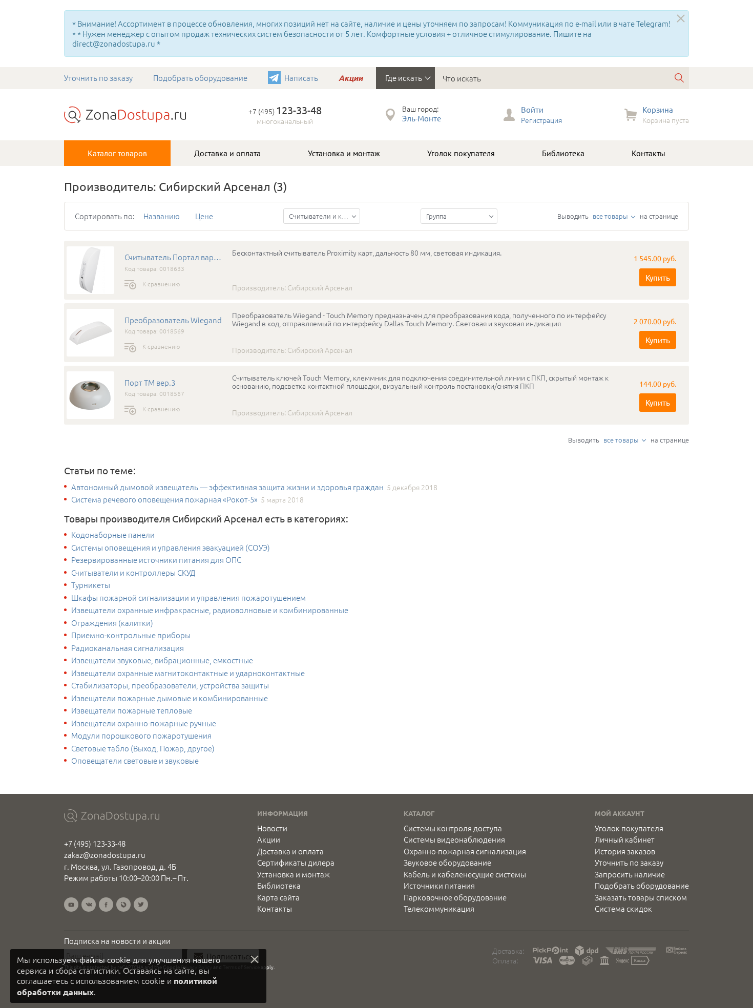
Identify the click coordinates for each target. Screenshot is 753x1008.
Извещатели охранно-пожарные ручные (143, 723)
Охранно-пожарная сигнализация (465, 851)
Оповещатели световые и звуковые (135, 760)
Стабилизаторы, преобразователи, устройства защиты (170, 685)
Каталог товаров (117, 153)
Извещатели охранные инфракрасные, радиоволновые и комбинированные (209, 610)
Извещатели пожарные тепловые (131, 710)
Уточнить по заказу (98, 77)
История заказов (625, 851)
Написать (301, 77)
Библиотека (563, 153)
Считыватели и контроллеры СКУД (133, 573)
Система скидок (623, 909)
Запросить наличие (630, 874)
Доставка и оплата (227, 153)
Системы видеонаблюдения (454, 839)
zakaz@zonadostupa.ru (104, 854)
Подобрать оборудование (200, 77)
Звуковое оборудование (447, 862)
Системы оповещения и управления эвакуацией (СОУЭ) (170, 547)
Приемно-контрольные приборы (131, 635)
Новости (272, 828)
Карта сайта (278, 897)
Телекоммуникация (439, 909)
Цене (204, 216)
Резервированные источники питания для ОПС (156, 560)
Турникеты (90, 585)
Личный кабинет (625, 839)
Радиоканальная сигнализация (127, 648)
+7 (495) (285, 111)
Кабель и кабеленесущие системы (465, 874)
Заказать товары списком (641, 897)
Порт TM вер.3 (149, 382)
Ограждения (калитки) (112, 623)
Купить (657, 277)
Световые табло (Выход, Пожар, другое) (143, 748)
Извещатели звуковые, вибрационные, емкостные (162, 660)
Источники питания (439, 885)
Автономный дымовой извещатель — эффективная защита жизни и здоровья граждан (227, 487)
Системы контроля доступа (453, 828)
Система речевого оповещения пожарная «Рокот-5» (164, 499)
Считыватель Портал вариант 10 (173, 257)
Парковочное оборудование (455, 897)
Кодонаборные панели (113, 535)
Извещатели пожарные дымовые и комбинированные (169, 698)
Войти (532, 109)
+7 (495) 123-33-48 (95, 843)
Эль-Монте (421, 118)
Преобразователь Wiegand (173, 320)
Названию (161, 216)
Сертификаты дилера (295, 862)
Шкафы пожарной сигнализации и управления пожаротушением (188, 598)
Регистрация (541, 120)
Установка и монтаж (344, 153)
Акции (351, 78)
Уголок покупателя (461, 153)
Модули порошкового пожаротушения (141, 735)
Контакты (648, 153)
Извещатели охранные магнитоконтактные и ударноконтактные (188, 673)
